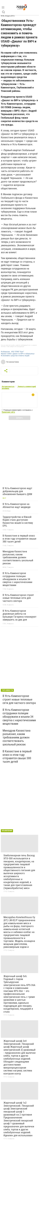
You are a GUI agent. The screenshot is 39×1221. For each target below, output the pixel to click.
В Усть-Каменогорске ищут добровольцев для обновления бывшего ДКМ (17, 491)
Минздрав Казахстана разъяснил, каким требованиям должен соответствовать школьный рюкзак (18, 557)
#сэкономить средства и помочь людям (15, 356)
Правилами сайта (8, 412)
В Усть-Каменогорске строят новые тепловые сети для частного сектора (18, 598)
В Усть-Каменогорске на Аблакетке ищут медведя (16, 506)
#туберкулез (5, 352)
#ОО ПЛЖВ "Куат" (17, 352)
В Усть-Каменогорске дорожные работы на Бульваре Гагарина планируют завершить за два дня (19, 615)
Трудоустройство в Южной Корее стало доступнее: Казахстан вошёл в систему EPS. (18, 521)
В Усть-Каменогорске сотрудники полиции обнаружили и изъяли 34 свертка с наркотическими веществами (17, 579)
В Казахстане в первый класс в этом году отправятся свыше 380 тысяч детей (19, 538)
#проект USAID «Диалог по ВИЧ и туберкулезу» (18, 354)
